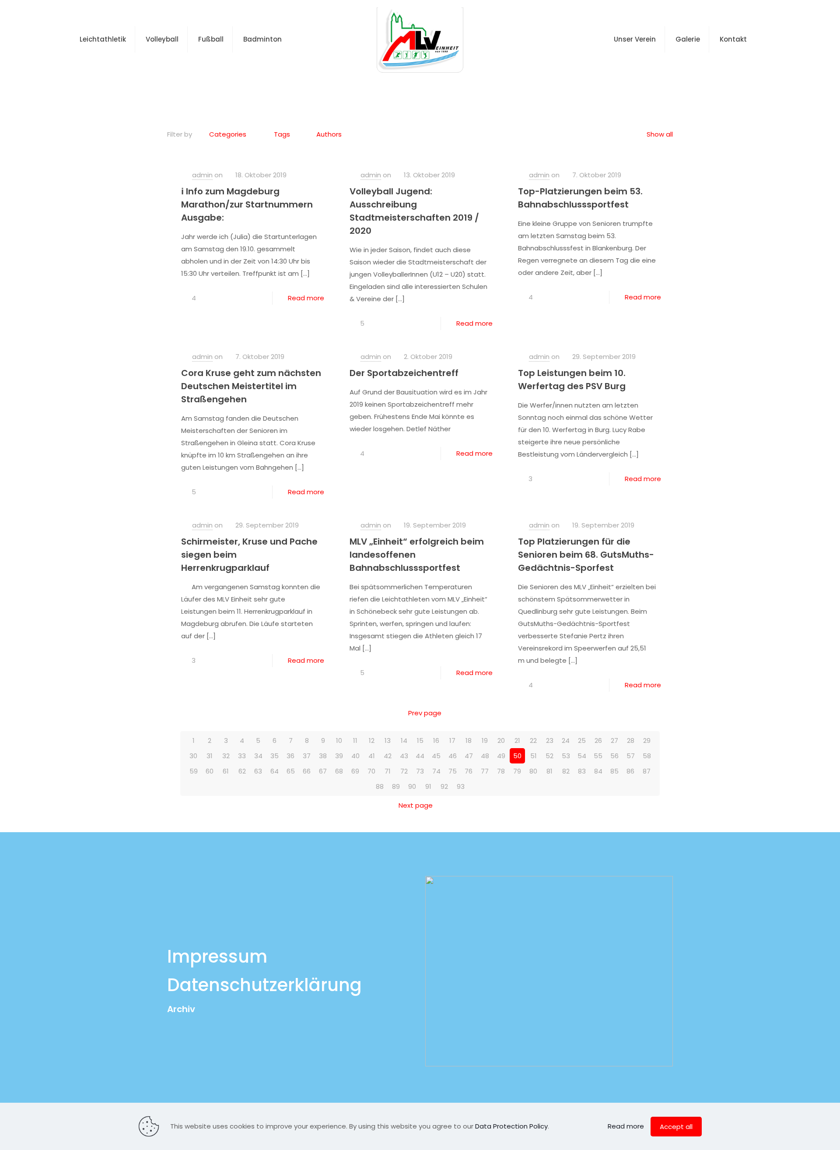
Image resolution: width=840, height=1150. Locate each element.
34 (258, 755)
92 (444, 786)
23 (549, 740)
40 (355, 755)
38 (323, 755)
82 (566, 771)
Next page (416, 805)
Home (394, 89)
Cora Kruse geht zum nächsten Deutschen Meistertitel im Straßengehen (251, 386)
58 (647, 755)
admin (202, 174)
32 (226, 755)
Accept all (676, 1126)
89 (396, 786)
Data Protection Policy (511, 1126)
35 (274, 755)
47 (469, 755)
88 (380, 786)
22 (533, 740)
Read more (306, 297)
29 (647, 740)
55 (598, 755)
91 (428, 786)
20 (501, 740)
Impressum (217, 956)
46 (452, 755)
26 (598, 740)
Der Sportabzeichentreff (404, 373)
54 (582, 755)
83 (582, 771)
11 (355, 740)
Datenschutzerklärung (264, 985)
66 (307, 771)
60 (210, 771)
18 (469, 740)
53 (566, 755)
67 (323, 771)
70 (371, 771)
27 (614, 740)
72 (404, 771)
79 (517, 771)
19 (485, 740)
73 (420, 771)
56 (614, 755)
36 (290, 755)
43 (404, 755)
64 (274, 771)
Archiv (181, 1009)
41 (371, 755)
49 (501, 755)
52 (549, 755)
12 (371, 740)
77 (485, 771)
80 (533, 771)
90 (412, 786)
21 (517, 740)
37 (307, 755)
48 (485, 755)
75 (452, 771)
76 (468, 771)
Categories (227, 134)
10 (339, 740)
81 (549, 771)
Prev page (424, 712)
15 (420, 740)
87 (647, 771)
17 (452, 740)
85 (614, 771)
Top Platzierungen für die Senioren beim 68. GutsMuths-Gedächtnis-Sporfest (586, 554)
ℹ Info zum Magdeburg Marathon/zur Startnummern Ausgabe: (247, 204)
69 (355, 771)
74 (436, 771)
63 (258, 771)
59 (193, 771)
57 (630, 755)
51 (533, 755)
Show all (660, 134)
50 (517, 755)
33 (242, 755)
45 (436, 755)
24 (566, 740)
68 (339, 771)
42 (388, 755)
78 (501, 771)
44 (420, 755)
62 (242, 771)
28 (630, 740)
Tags (282, 134)
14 (404, 740)
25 (582, 740)
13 (388, 740)
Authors (329, 134)
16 (436, 740)
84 (598, 771)
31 (209, 755)
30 (193, 755)
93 (461, 786)
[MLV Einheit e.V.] (420, 39)
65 (291, 771)
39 (339, 755)
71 (388, 771)
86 (630, 771)
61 (226, 771)
